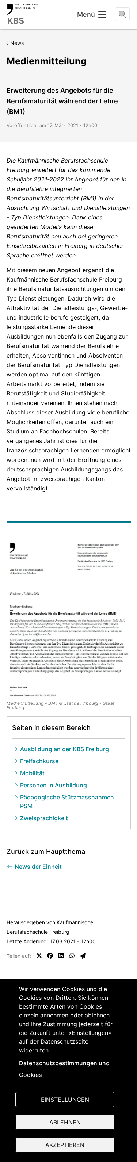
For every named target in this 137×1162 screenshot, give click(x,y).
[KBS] (22, 9)
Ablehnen (65, 1122)
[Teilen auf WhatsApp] (72, 956)
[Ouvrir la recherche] (122, 14)
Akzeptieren (64, 1144)
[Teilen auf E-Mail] (83, 956)
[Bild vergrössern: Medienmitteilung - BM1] (69, 619)
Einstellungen (65, 1099)
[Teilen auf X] (39, 956)
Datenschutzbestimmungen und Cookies (64, 1068)
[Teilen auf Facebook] (50, 956)
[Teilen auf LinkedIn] (61, 956)
